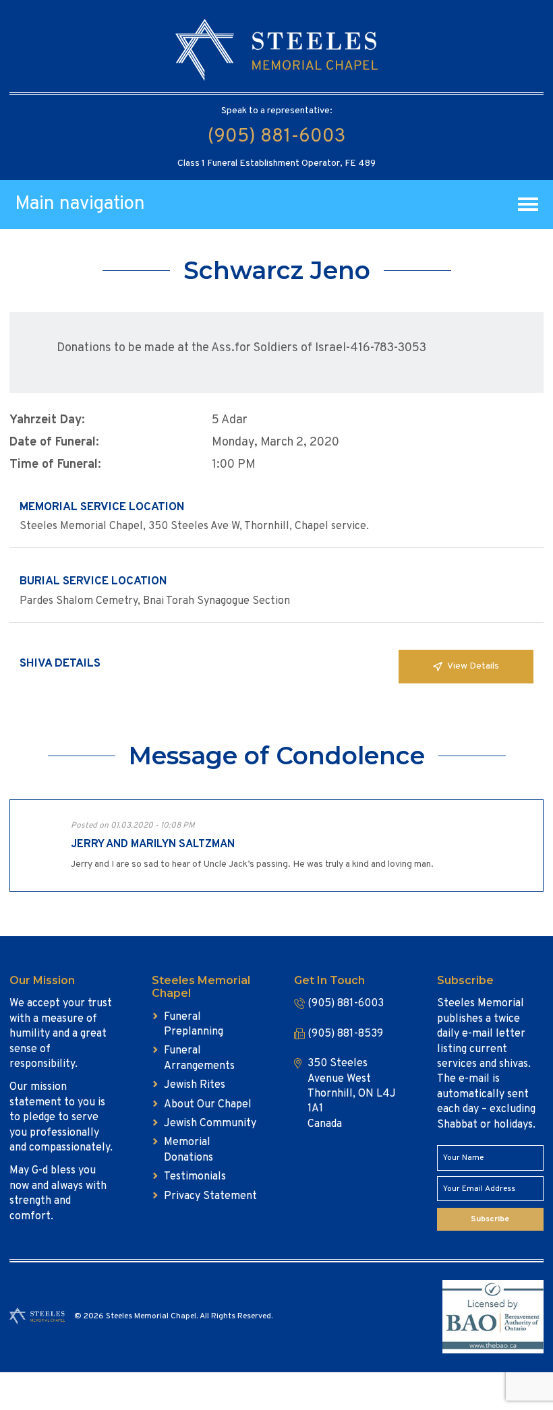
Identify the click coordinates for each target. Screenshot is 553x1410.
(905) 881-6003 (276, 137)
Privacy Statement (210, 1196)
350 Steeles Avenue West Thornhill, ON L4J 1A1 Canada (352, 1094)
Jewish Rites (194, 1085)
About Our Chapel (208, 1104)
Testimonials (195, 1177)
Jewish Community (210, 1123)
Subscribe (490, 1219)
